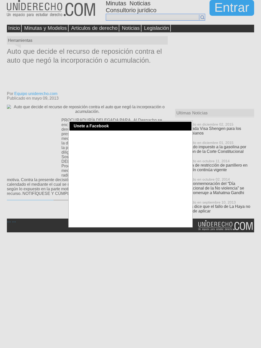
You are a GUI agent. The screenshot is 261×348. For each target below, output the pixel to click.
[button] (187, 126)
